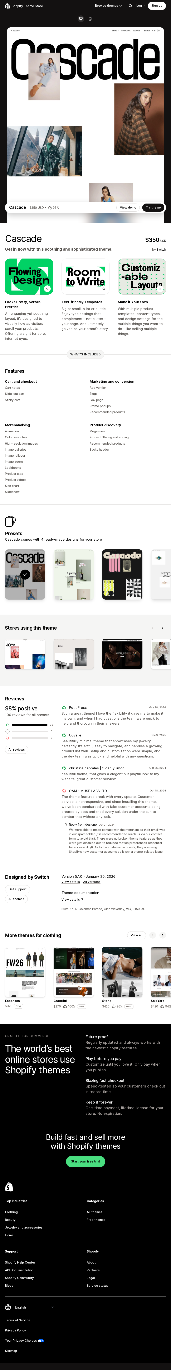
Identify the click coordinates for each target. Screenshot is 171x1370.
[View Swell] (74, 574)
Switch (161, 249)
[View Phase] (122, 574)
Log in (140, 6)
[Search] (130, 5)
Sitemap (11, 1351)
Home (9, 1235)
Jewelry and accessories (24, 1227)
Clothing (11, 1212)
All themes (16, 899)
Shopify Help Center (20, 1262)
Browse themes (106, 6)
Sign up (156, 6)
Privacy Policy (15, 1330)
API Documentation (19, 1270)
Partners (93, 1270)
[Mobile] (90, 18)
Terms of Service (17, 1320)
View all (136, 935)
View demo (128, 207)
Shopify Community (19, 1278)
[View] (25, 655)
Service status (97, 1286)
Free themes (96, 1220)
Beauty (10, 1220)
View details (71, 882)
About (91, 1262)
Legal (91, 1278)
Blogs (9, 1286)
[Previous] (152, 628)
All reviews (17, 749)
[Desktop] (81, 18)
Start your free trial (85, 1161)
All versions (92, 882)
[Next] (162, 628)
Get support (17, 889)
